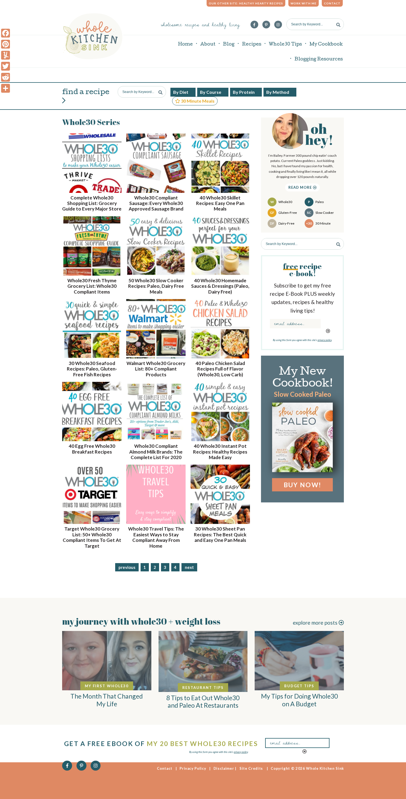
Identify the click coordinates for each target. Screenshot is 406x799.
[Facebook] (5, 33)
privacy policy (324, 340)
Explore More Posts (316, 622)
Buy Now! (302, 485)
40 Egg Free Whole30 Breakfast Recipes (92, 448)
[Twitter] (5, 66)
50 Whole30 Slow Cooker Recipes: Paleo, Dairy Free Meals (156, 286)
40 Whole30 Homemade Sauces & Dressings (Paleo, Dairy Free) (220, 286)
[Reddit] (5, 77)
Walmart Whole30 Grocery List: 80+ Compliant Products (155, 368)
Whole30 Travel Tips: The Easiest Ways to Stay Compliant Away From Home (156, 537)
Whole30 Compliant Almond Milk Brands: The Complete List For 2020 (156, 451)
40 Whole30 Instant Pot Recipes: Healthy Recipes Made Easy (220, 451)
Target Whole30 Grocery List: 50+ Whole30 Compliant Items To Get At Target (92, 537)
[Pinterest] (5, 44)
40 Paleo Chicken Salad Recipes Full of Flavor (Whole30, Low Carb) (220, 368)
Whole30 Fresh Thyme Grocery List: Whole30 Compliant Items (92, 286)
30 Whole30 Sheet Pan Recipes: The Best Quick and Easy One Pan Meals (220, 534)
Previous (126, 567)
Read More (300, 187)
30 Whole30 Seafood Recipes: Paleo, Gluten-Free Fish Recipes (92, 368)
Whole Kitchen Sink (92, 36)
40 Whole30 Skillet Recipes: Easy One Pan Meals (220, 203)
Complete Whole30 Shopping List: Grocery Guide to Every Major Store (92, 203)
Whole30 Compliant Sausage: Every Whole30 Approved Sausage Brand (156, 203)
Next (189, 567)
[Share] (5, 88)
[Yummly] (5, 55)
